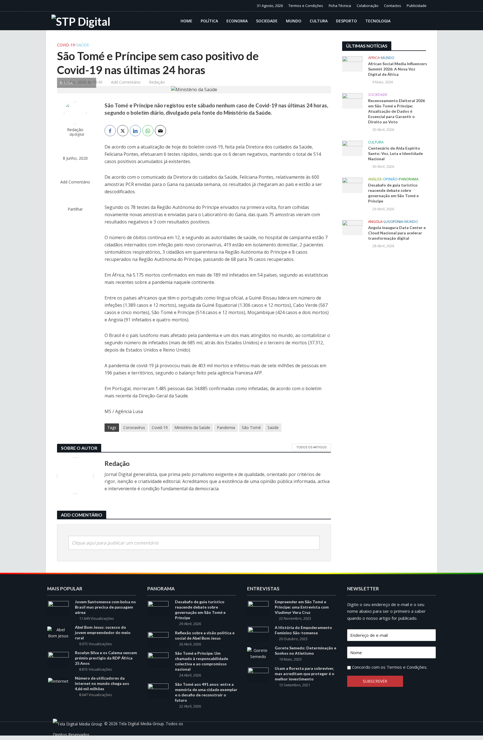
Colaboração (367, 5)
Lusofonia (393, 221)
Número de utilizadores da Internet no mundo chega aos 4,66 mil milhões (102, 683)
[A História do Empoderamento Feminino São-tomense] (258, 634)
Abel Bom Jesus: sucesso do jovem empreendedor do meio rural (103, 632)
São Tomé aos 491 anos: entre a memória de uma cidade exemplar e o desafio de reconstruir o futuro (206, 692)
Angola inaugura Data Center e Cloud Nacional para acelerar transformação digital (397, 233)
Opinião (390, 179)
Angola (375, 221)
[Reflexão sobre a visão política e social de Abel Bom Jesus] (158, 639)
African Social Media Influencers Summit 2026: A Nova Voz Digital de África (397, 69)
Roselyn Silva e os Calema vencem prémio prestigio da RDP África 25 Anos (106, 658)
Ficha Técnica (340, 5)
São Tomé (251, 427)
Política (209, 20)
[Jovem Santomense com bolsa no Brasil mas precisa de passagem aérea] (58, 608)
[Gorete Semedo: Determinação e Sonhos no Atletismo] (258, 653)
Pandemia (226, 427)
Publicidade (417, 5)
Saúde (82, 45)
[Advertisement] (384, 345)
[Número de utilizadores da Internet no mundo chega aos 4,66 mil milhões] (58, 680)
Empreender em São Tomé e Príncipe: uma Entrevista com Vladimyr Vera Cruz (302, 607)
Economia (237, 20)
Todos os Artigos (311, 447)
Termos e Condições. (407, 667)
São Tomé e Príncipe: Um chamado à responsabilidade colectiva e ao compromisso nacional (201, 661)
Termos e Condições (305, 5)
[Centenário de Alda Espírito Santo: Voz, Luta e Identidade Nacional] (352, 148)
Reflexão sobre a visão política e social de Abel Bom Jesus (205, 635)
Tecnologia (377, 20)
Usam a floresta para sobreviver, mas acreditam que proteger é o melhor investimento (304, 673)
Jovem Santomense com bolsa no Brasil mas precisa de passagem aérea (105, 607)
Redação (157, 82)
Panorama (408, 179)
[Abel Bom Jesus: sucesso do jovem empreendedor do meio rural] (58, 632)
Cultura (319, 20)
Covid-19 (66, 45)
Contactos (392, 5)
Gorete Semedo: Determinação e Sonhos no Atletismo (305, 650)
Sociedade (267, 20)
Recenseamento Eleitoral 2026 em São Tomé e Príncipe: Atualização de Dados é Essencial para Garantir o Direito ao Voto (396, 111)
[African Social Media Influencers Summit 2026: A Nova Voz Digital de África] (352, 63)
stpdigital (76, 134)
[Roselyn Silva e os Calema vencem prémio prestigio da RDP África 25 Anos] (58, 659)
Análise (375, 179)
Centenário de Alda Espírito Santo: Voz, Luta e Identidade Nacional (395, 153)
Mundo (293, 20)
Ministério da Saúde (192, 427)
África (374, 57)
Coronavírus (134, 427)
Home (186, 20)
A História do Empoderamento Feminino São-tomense (303, 630)
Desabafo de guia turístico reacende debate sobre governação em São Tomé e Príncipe (393, 193)
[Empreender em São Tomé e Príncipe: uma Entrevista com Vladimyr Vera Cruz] (258, 608)
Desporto (346, 20)
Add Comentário (126, 82)
